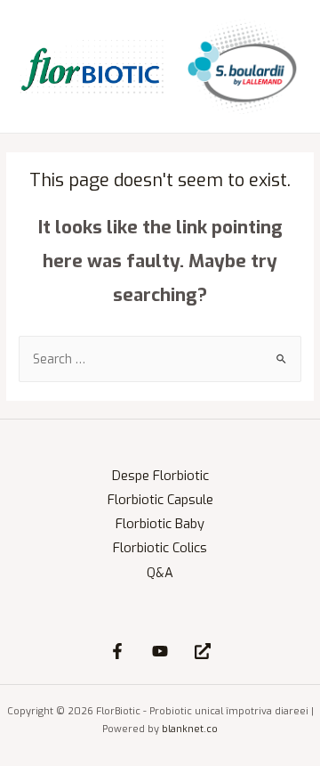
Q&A (160, 573)
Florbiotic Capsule (160, 500)
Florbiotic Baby (160, 524)
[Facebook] (117, 651)
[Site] (203, 651)
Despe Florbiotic (160, 476)
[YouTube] (160, 651)
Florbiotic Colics (160, 548)
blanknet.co (190, 729)
